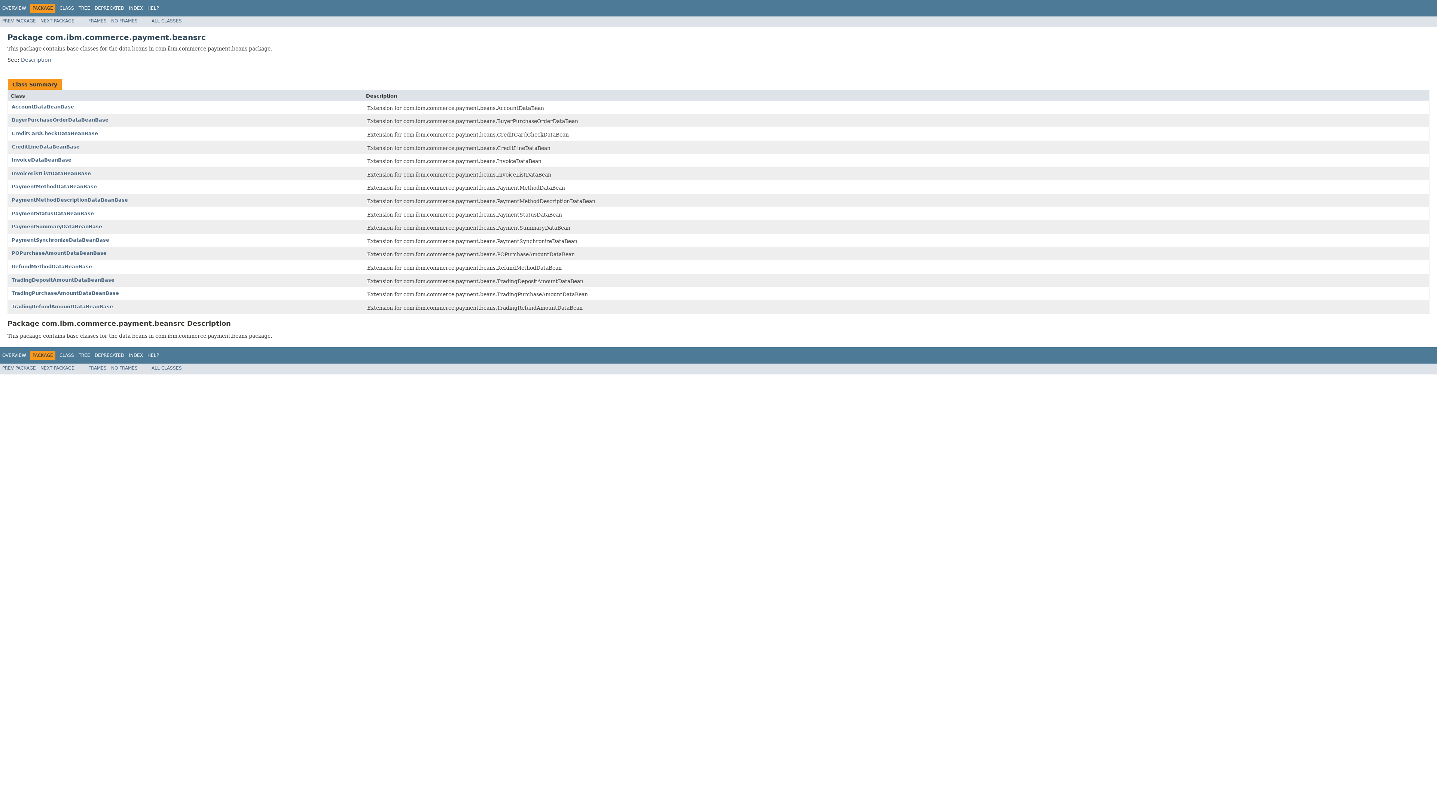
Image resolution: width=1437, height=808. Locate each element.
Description (36, 60)
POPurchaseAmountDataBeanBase (59, 253)
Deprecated (109, 8)
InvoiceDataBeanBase (41, 160)
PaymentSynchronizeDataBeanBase (60, 240)
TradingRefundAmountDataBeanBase (62, 306)
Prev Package (19, 21)
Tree (84, 8)
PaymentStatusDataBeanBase (53, 213)
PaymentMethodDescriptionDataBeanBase (70, 200)
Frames (97, 21)
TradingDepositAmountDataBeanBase (63, 280)
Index (136, 8)
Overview (14, 8)
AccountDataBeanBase (43, 107)
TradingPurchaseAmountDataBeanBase (65, 293)
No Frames (124, 21)
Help (153, 8)
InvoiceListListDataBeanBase (51, 173)
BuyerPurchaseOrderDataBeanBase (60, 120)
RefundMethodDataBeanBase (52, 266)
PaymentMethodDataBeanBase (54, 186)
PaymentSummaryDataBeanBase (57, 226)
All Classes (167, 21)
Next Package (57, 21)
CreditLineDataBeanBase (46, 147)
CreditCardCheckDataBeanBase (55, 133)
